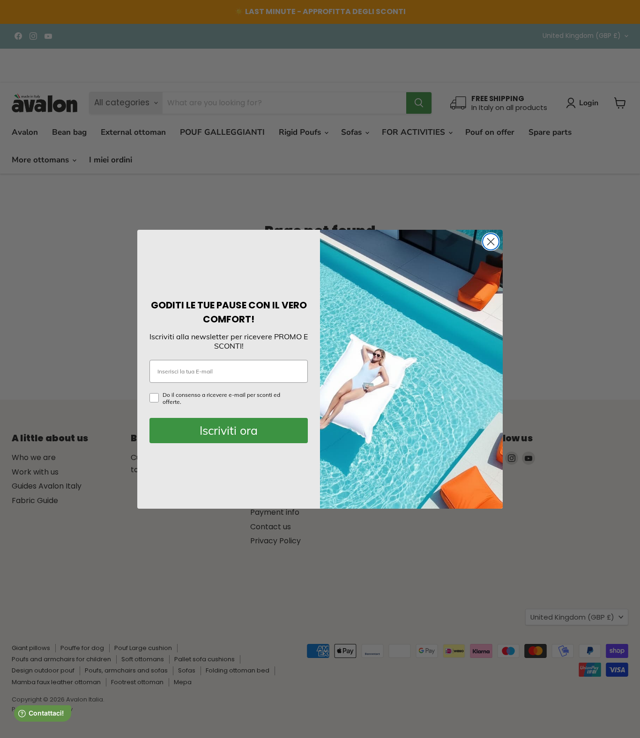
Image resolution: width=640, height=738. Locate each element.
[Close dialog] (491, 242)
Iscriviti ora (229, 430)
